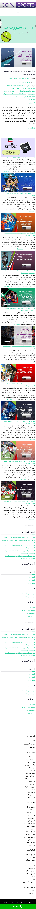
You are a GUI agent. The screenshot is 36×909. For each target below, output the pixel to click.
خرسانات (32, 810)
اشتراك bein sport (24, 85)
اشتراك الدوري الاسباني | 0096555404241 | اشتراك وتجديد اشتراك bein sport (19, 462)
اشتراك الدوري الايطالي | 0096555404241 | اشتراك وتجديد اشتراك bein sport (19, 422)
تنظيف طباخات (30, 829)
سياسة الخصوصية (29, 744)
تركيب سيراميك (30, 787)
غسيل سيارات (30, 871)
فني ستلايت (31, 757)
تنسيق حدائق (31, 842)
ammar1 (27, 78)
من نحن (32, 747)
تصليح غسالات (30, 854)
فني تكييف (31, 818)
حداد (33, 863)
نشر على (16, 78)
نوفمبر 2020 (31, 583)
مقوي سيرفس (30, 773)
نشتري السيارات (29, 823)
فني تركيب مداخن (29, 865)
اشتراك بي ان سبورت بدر (16, 91)
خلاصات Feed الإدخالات (28, 610)
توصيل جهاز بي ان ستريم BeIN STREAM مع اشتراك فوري (19, 157)
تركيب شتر (31, 792)
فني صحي (31, 770)
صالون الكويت (30, 815)
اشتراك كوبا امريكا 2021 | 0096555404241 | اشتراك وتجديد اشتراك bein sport (19, 234)
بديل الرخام (31, 845)
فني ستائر (31, 840)
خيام (33, 890)
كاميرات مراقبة (30, 778)
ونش (33, 876)
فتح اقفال (32, 768)
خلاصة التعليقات (30, 613)
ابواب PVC (31, 797)
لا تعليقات (32, 103)
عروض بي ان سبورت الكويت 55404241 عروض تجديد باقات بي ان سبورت (18, 194)
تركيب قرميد (31, 884)
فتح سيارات (31, 784)
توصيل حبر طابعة (29, 887)
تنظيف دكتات (30, 826)
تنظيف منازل (31, 807)
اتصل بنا (32, 740)
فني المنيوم (31, 868)
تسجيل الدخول (31, 607)
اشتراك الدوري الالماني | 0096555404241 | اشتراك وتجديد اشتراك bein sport (19, 502)
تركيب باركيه (31, 789)
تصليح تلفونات (30, 860)
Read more (7, 171)
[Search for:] (18, 526)
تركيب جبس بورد (29, 837)
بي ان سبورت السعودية (23, 82)
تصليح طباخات (30, 831)
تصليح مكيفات (30, 874)
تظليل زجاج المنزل (29, 882)
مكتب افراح (31, 812)
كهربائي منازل (30, 776)
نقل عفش (31, 781)
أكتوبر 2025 (32, 577)
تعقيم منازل (31, 820)
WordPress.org (31, 616)
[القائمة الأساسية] (18, 13)
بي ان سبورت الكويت (29, 596)
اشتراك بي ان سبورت (22, 88)
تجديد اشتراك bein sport (19, 94)
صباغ (33, 879)
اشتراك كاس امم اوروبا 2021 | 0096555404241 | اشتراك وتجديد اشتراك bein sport (20, 272)
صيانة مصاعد (31, 795)
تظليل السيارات (30, 834)
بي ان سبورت (30, 759)
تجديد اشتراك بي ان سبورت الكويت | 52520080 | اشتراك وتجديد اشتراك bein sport (20, 309)
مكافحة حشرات (30, 765)
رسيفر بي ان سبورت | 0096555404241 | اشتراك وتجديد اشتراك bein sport (20, 384)
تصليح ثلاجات (30, 857)
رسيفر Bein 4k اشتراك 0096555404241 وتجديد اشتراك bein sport (19, 347)
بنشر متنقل (31, 762)
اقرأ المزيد (31, 128)
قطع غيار (32, 893)
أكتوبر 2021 (32, 580)
